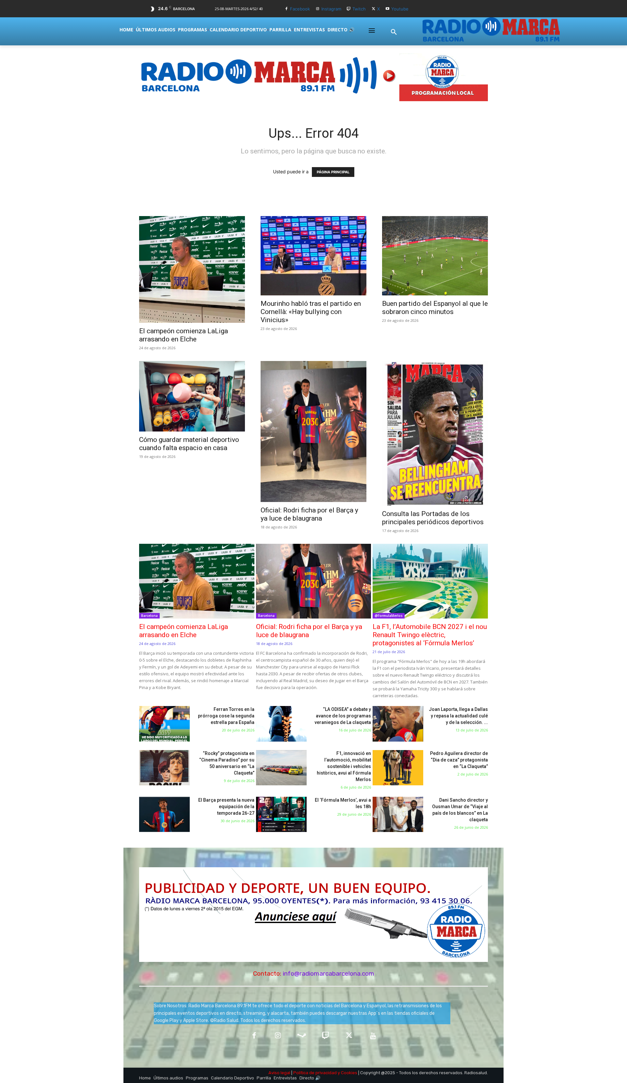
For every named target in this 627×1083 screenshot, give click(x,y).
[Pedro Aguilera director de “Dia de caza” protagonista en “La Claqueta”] (398, 768)
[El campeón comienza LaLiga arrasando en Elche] (192, 269)
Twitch (359, 8)
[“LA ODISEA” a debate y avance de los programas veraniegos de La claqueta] (281, 724)
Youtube (400, 8)
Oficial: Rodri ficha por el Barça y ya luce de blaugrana (309, 514)
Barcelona (149, 615)
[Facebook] (286, 9)
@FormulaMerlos (389, 615)
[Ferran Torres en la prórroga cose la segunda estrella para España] (164, 724)
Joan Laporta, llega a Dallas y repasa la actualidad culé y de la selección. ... (458, 716)
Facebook (300, 8)
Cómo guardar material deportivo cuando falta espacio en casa (189, 444)
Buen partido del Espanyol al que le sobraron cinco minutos (435, 308)
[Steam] (301, 1036)
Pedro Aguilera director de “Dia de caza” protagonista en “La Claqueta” (459, 760)
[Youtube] (387, 9)
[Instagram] (317, 9)
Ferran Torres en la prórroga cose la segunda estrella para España (226, 716)
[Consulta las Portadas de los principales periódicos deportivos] (435, 433)
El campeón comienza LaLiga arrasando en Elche (183, 335)
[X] (373, 9)
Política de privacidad (315, 1072)
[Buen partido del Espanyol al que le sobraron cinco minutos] (435, 255)
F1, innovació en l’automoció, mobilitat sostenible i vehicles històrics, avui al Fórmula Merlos (344, 766)
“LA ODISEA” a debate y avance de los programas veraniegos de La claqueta (342, 716)
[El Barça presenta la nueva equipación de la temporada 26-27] (164, 814)
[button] (394, 32)
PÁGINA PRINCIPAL (333, 172)
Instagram (331, 8)
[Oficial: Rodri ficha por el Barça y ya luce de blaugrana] (313, 431)
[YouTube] (373, 1036)
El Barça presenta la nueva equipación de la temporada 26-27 (226, 806)
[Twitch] (349, 9)
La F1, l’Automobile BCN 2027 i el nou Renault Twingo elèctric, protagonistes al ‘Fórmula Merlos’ (430, 635)
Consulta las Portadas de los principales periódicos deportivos (433, 518)
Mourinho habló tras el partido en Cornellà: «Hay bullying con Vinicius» (311, 312)
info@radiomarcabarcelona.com (328, 973)
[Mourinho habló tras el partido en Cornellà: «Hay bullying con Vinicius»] (313, 255)
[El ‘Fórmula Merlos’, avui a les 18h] (281, 814)
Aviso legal (279, 1072)
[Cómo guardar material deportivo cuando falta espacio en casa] (192, 396)
